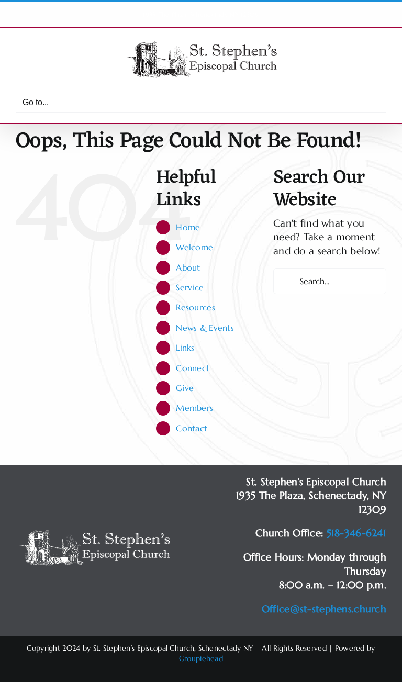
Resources (195, 307)
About (188, 267)
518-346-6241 (356, 533)
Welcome (194, 247)
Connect (192, 368)
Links (185, 347)
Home (188, 227)
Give (185, 388)
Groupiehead (201, 658)
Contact (191, 428)
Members (194, 408)
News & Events (205, 327)
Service (190, 287)
